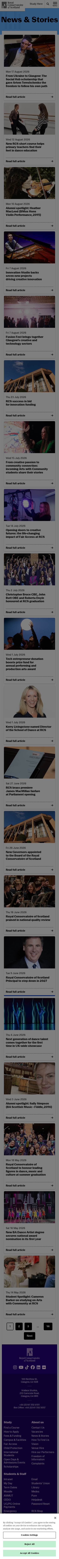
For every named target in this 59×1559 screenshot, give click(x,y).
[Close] (55, 1517)
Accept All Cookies (29, 1553)
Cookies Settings (29, 1535)
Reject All (29, 1544)
